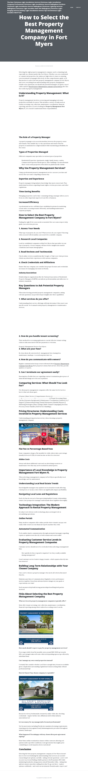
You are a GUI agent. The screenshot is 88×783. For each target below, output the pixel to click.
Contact (78, 7)
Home (71, 7)
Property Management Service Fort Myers (32, 346)
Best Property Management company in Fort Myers (45, 86)
